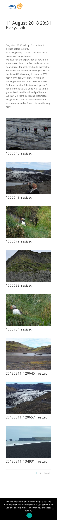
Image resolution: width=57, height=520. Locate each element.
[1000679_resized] (28, 237)
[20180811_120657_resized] (28, 413)
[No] (53, 508)
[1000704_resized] (28, 325)
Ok (29, 515)
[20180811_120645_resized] (28, 369)
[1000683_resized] (28, 282)
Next (47, 473)
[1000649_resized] (28, 194)
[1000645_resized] (28, 149)
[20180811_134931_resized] (28, 457)
